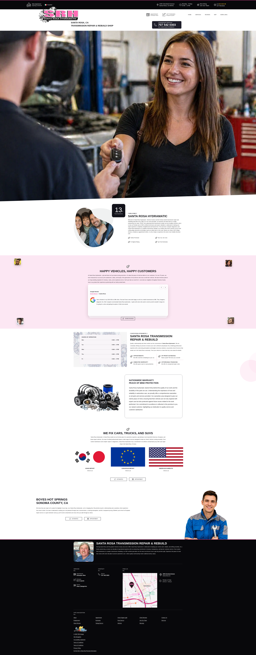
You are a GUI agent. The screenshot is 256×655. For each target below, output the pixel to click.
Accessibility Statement (79, 639)
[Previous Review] (161, 287)
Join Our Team (143, 620)
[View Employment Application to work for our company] (203, 5)
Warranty (142, 623)
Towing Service (99, 623)
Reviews (207, 14)
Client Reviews (143, 617)
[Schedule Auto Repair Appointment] (144, 357)
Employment (77, 620)
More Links (223, 14)
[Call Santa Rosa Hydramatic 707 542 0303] (108, 574)
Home (189, 14)
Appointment (99, 617)
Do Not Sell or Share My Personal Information (85, 651)
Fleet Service (121, 620)
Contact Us (164, 617)
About (75, 617)
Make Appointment (36, 4)
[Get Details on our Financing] (172, 363)
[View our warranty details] (144, 363)
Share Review (77, 623)
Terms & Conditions (78, 642)
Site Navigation (77, 637)
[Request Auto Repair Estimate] (172, 357)
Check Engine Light (122, 617)
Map (215, 14)
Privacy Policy (77, 648)
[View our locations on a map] (140, 590)
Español (49, 4)
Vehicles (120, 623)
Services (198, 14)
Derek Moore (93, 293)
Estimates (98, 620)
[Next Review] (165, 287)
